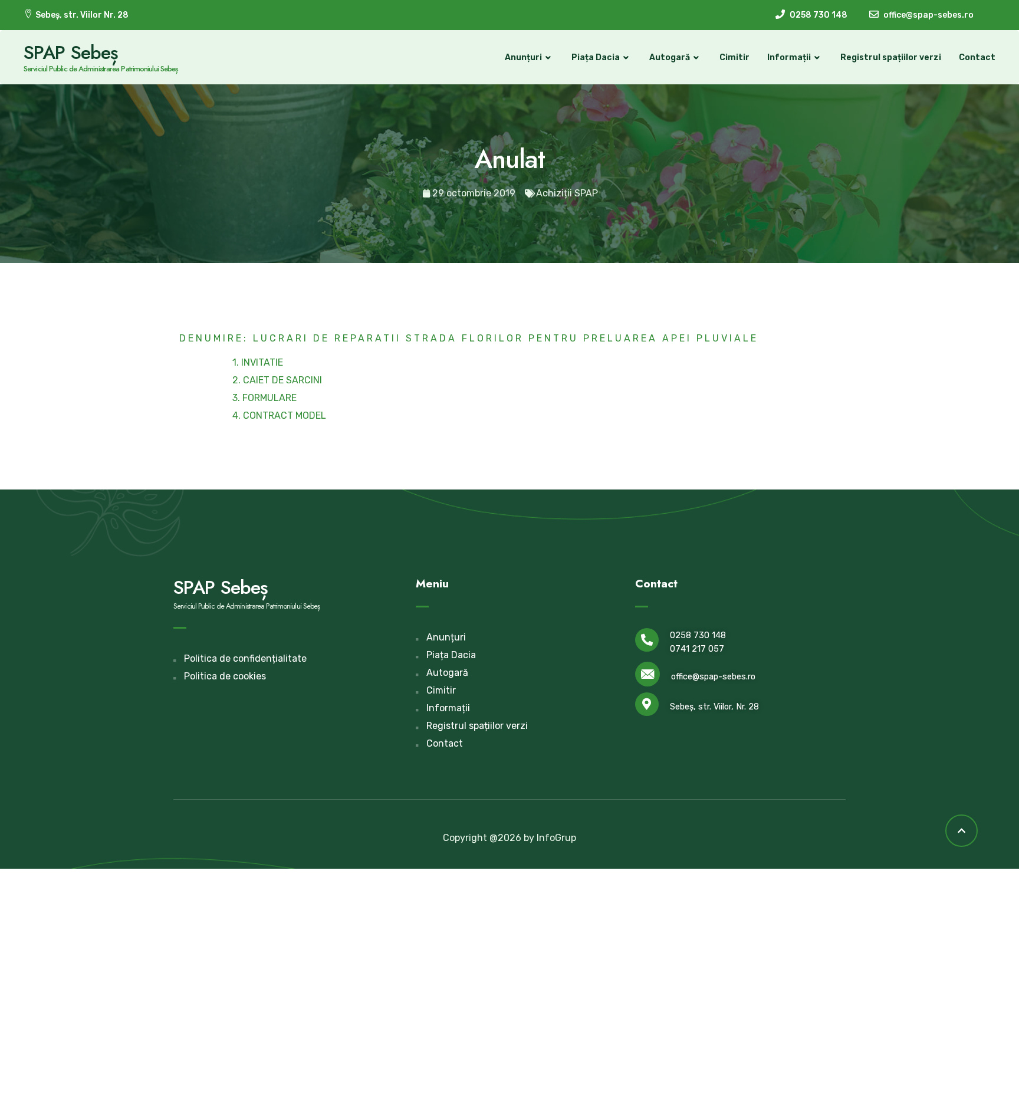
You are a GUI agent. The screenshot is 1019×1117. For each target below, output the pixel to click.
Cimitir (734, 57)
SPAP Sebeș (71, 52)
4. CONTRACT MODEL (279, 415)
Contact (977, 57)
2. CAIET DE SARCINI (277, 380)
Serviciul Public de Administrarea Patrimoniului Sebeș (101, 68)
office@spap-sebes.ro (713, 677)
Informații (789, 57)
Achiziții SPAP (567, 193)
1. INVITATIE (257, 362)
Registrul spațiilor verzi (890, 57)
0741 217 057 (697, 649)
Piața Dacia (595, 57)
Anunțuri (523, 57)
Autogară (669, 57)
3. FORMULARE (264, 397)
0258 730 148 (698, 635)
